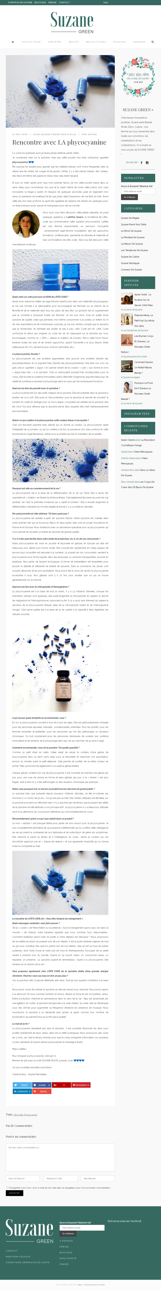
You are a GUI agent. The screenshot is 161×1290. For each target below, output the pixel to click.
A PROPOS (66, 1241)
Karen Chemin (128, 440)
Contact (12, 1251)
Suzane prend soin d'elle (58, 134)
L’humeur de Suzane (131, 269)
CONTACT (64, 2)
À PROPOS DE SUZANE (20, 2)
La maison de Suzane (132, 244)
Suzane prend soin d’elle (133, 224)
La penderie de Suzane (132, 237)
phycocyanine (30, 1115)
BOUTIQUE (40, 2)
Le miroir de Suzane (131, 231)
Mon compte (68, 1258)
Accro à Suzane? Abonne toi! (137, 186)
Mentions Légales (18, 1256)
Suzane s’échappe (130, 263)
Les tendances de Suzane (134, 250)
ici (55, 1056)
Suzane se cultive (130, 256)
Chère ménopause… (143, 452)
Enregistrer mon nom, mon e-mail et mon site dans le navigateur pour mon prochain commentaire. (60, 1188)
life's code (18, 1115)
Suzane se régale (130, 218)
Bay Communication (91, 1285)
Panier (64, 1264)
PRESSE (52, 2)
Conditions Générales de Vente (28, 1262)
